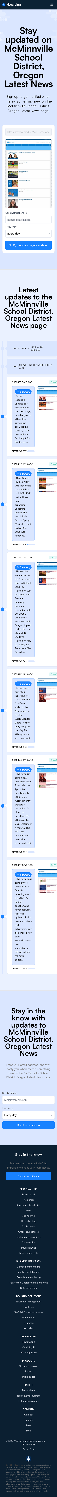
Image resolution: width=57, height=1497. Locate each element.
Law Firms (28, 1306)
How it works (28, 1341)
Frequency (11, 226)
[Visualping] (11, 4)
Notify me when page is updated (28, 245)
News (28, 1210)
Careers (29, 1419)
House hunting (28, 1221)
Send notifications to (16, 212)
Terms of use (28, 1449)
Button (28, 1371)
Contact (28, 1414)
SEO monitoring (28, 1287)
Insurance (29, 1322)
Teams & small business (28, 1395)
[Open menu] (52, 5)
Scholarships (28, 1242)
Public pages (28, 1376)
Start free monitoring (28, 1125)
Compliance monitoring (29, 1277)
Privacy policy (28, 1444)
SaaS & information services (28, 1312)
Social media (28, 1226)
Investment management (28, 1301)
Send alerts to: (9, 1092)
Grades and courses (28, 1231)
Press (28, 1425)
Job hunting (28, 1215)
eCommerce (28, 1317)
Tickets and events (28, 1253)
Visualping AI (28, 1347)
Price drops (28, 1199)
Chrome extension (28, 1366)
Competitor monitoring (28, 1266)
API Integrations (28, 1352)
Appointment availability (28, 1205)
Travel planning (28, 1247)
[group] (28, 204)
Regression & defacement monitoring (29, 1282)
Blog (28, 1430)
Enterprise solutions (28, 1400)
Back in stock (28, 1194)
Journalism (28, 1328)
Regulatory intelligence (28, 1271)
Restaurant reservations (28, 1237)
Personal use (28, 1390)
